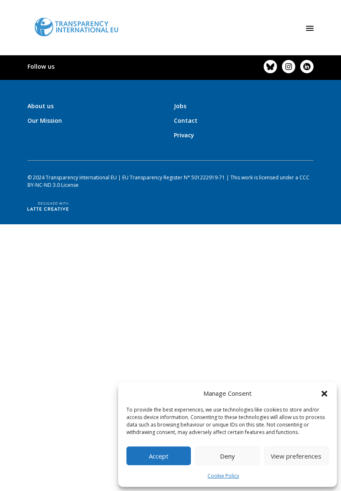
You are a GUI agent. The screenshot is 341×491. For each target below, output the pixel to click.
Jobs (180, 106)
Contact (186, 120)
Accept (158, 456)
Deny (227, 456)
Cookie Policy (223, 475)
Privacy (184, 135)
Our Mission (44, 120)
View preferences (296, 456)
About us (40, 106)
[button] (324, 393)
